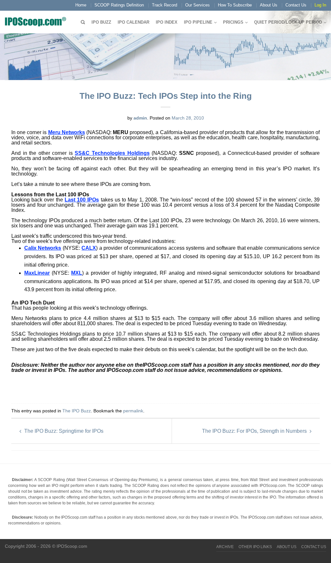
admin (140, 118)
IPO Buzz (101, 22)
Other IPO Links (255, 547)
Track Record (164, 5)
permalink (133, 410)
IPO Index (166, 22)
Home (80, 5)
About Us (268, 5)
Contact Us (295, 5)
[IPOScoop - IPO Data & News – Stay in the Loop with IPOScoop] (37, 21)
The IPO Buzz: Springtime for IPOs (63, 431)
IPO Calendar (133, 22)
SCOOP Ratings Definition (119, 5)
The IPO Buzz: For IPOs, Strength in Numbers (255, 431)
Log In (320, 5)
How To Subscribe (235, 5)
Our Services (197, 5)
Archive (225, 547)
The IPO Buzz (76, 410)
